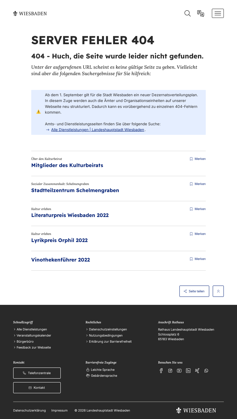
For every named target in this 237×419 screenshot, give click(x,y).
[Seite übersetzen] (200, 13)
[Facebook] (161, 370)
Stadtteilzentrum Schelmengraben (75, 190)
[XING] (197, 370)
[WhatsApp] (206, 370)
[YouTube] (179, 370)
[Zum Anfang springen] (218, 291)
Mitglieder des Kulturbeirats (67, 165)
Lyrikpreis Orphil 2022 (59, 240)
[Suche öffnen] (187, 13)
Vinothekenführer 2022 (60, 259)
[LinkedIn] (188, 370)
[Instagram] (170, 370)
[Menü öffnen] (218, 13)
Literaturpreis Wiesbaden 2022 (70, 215)
